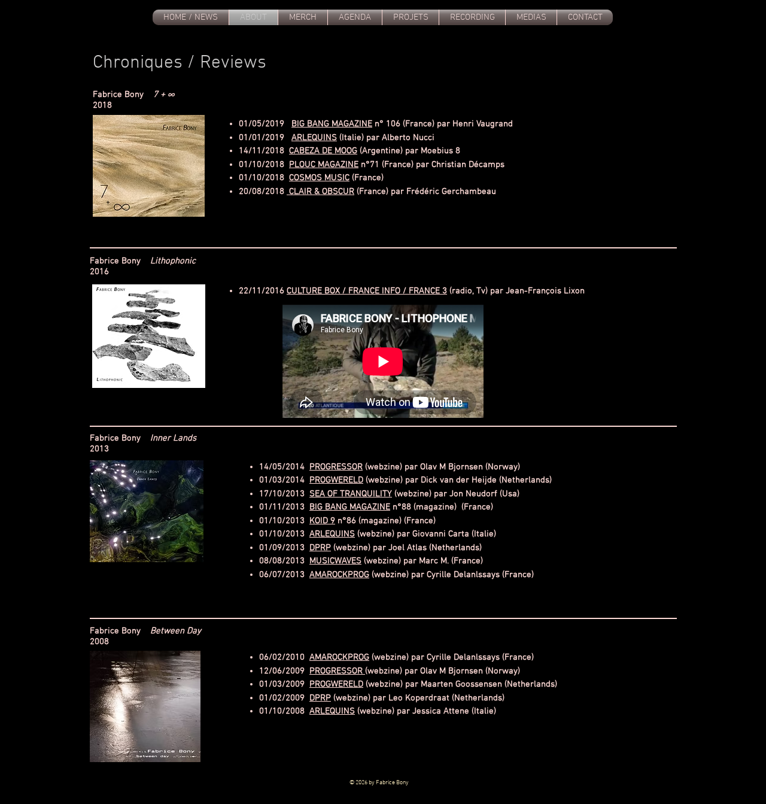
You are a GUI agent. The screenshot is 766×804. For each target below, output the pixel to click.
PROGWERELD (336, 480)
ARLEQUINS (314, 137)
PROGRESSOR (336, 467)
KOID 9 (322, 520)
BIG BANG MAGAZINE (331, 124)
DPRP (320, 547)
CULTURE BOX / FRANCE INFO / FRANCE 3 (367, 291)
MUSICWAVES (335, 561)
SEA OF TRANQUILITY (350, 494)
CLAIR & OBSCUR (320, 191)
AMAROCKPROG (339, 574)
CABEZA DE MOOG (323, 150)
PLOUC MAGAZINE (323, 164)
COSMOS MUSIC (319, 177)
